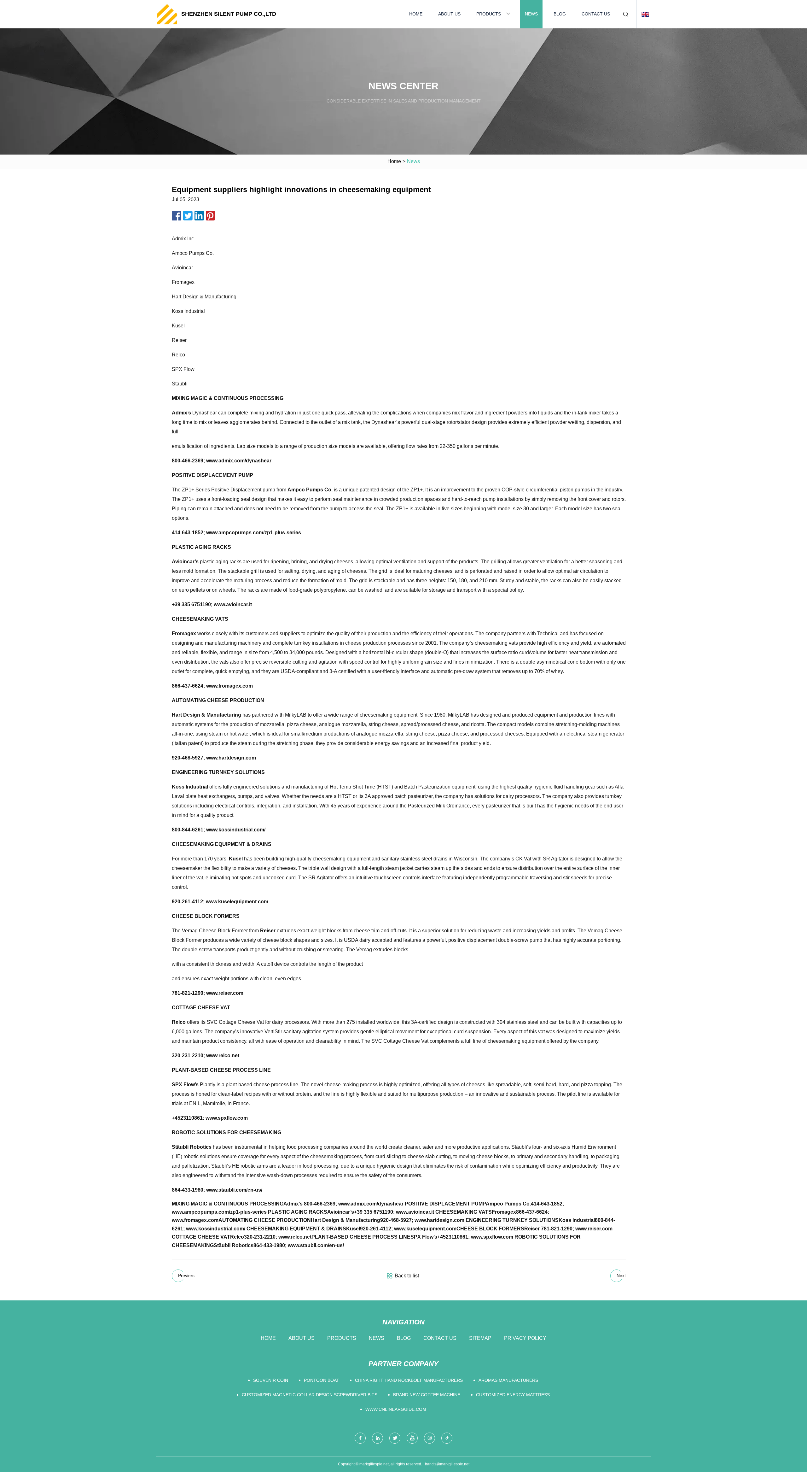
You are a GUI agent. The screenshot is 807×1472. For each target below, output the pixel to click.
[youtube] (412, 1438)
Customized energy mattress (513, 1394)
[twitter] (394, 1438)
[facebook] (360, 1438)
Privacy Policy (525, 1338)
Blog (560, 13)
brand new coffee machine (426, 1394)
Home (415, 13)
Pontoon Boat (321, 1380)
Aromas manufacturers (508, 1380)
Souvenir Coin (270, 1380)
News (531, 13)
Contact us (596, 13)
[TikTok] (446, 1438)
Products (488, 13)
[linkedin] (377, 1438)
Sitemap (480, 1338)
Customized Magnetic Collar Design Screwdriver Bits (309, 1394)
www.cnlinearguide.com (395, 1409)
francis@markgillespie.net (447, 1464)
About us (449, 13)
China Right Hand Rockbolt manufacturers (409, 1380)
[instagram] (429, 1438)
